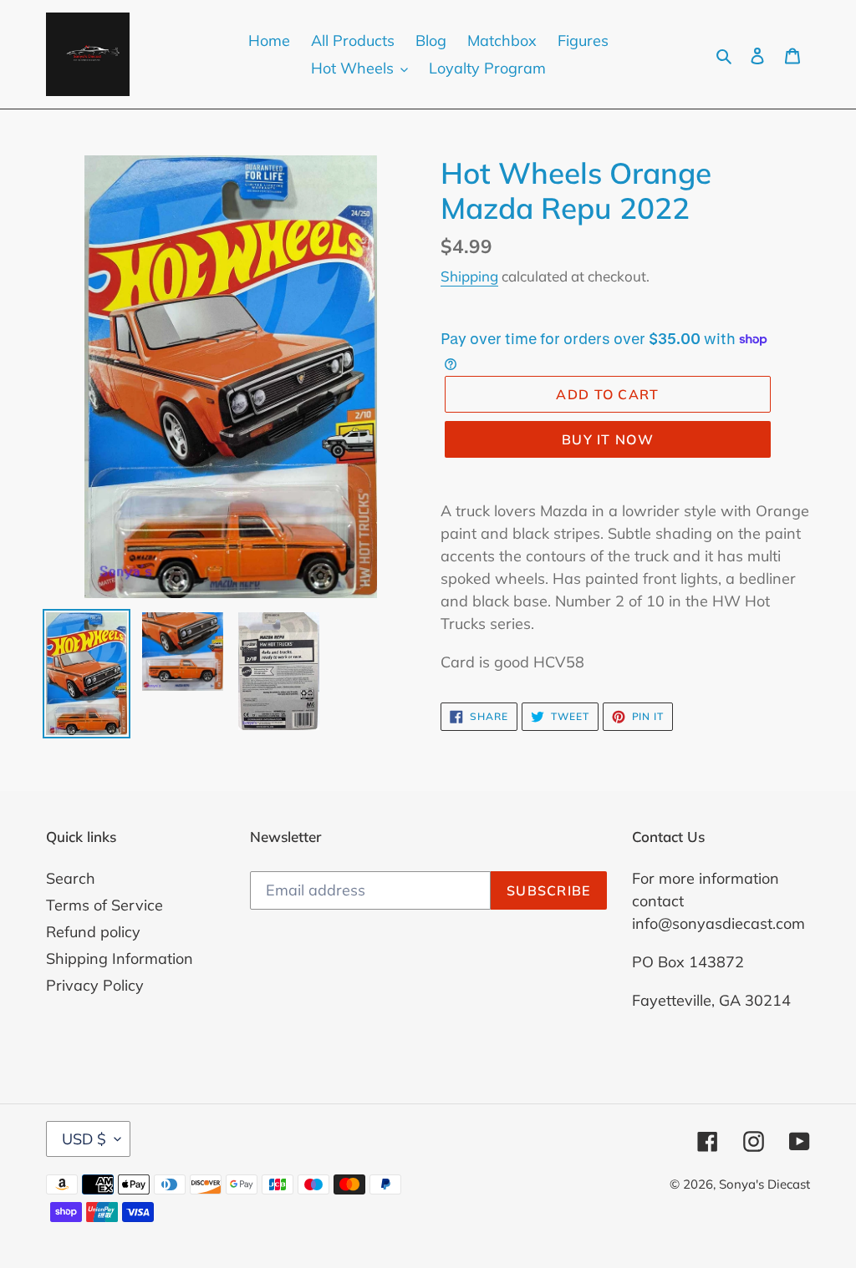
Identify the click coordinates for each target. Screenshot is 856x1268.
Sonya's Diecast (764, 1184)
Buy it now (608, 439)
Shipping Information (119, 958)
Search (70, 878)
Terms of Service (104, 905)
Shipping (469, 276)
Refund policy (93, 931)
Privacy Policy (95, 985)
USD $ (84, 1139)
